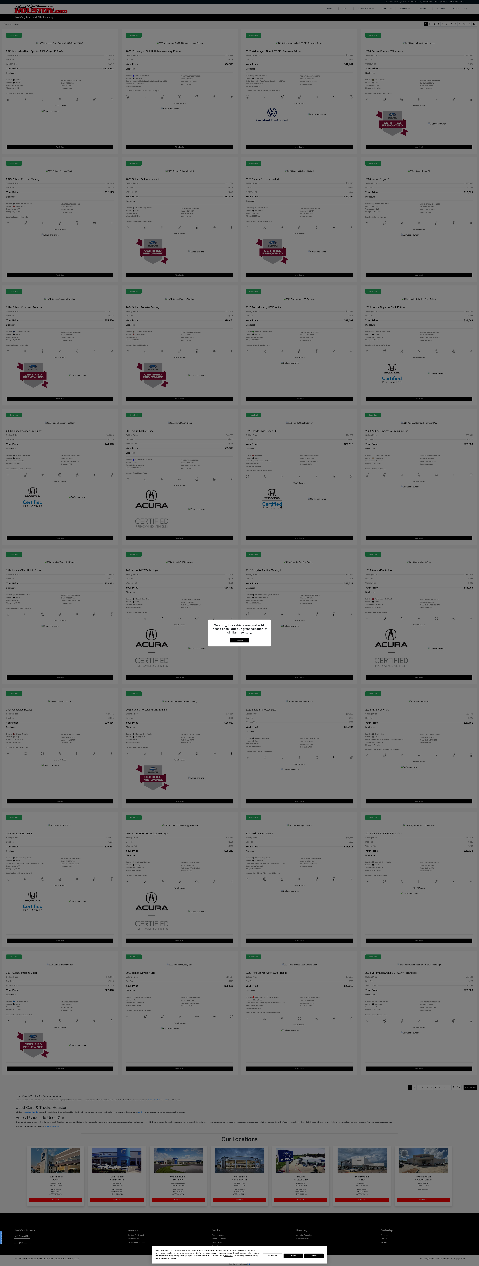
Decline (293, 1256)
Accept (314, 1256)
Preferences (272, 1256)
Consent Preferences (1, 1238)
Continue (239, 640)
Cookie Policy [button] (228, 1256)
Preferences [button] (175, 1258)
